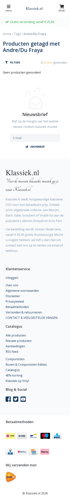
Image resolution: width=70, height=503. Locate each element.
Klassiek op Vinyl (17, 381)
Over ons (12, 285)
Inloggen (12, 278)
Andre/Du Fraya (35, 34)
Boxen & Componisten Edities (26, 364)
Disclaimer (13, 296)
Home (7, 34)
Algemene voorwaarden (22, 291)
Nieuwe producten (19, 341)
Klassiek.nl (34, 8)
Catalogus (13, 370)
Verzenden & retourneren (24, 312)
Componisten (15, 359)
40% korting (14, 375)
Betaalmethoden (17, 307)
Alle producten (16, 335)
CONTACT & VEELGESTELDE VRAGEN (32, 318)
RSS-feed (12, 352)
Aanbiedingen (15, 346)
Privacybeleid (15, 301)
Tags (17, 34)
